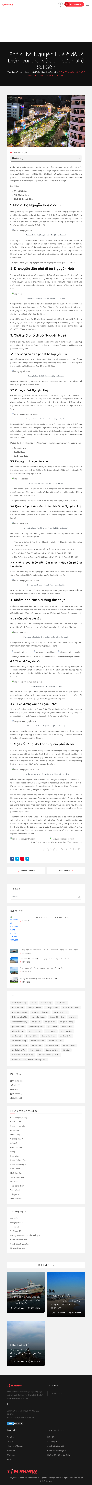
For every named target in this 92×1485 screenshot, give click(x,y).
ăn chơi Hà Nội (31, 1036)
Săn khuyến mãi (17, 1177)
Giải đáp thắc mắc (17, 1139)
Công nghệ (14, 1130)
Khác (15, 1089)
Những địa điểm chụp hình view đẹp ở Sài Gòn (38, 978)
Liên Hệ (50, 1437)
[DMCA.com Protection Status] (15, 1423)
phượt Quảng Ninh (36, 1026)
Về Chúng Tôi (16, 1231)
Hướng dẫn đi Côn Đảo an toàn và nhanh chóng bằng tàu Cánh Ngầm (49, 950)
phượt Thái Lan (18, 1031)
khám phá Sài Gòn (60, 1012)
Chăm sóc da (15, 1121)
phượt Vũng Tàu (35, 1031)
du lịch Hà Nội (46, 1003)
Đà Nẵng (66, 1050)
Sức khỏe (17, 1098)
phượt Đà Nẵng (66, 1031)
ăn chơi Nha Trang (19, 1041)
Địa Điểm (14, 1218)
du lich (34, 1003)
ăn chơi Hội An (65, 1036)
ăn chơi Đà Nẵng (52, 1050)
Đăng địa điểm (16, 1222)
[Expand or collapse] (79, 158)
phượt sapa (52, 1026)
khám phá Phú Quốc (19, 1012)
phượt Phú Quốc (18, 1026)
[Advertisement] (46, 25)
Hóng (12, 1151)
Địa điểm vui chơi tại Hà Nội (49, 1055)
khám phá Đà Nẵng (57, 1017)
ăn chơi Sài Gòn (52, 1045)
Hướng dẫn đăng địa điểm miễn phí (25, 1235)
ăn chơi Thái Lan (69, 1045)
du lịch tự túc (61, 1003)
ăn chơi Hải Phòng (48, 1036)
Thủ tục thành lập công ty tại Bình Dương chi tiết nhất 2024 (44, 917)
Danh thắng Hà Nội (19, 1003)
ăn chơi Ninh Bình (37, 1041)
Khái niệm (14, 1156)
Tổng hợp (14, 1194)
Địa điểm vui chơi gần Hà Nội (22, 1055)
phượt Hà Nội (50, 1022)
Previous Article (28, 870)
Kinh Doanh (15, 1168)
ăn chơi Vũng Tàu (18, 1050)
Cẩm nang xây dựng (18, 1117)
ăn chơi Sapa (36, 1045)
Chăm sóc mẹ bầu (17, 1126)
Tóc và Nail (15, 1190)
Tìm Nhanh (20, 1308)
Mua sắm (17, 1093)
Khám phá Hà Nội (34, 1007)
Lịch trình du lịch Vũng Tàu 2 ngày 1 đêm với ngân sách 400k (44, 958)
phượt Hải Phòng (66, 1022)
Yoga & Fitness (16, 1198)
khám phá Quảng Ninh (40, 1012)
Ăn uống (17, 1081)
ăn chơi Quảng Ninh (19, 1045)
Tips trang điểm (17, 1186)
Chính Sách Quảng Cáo (19, 1244)
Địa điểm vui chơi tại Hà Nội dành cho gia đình (29, 1059)
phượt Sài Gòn (67, 1026)
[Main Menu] (87, 4)
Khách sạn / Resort (15, 1446)
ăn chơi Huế (16, 1036)
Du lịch (16, 1085)
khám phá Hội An (52, 1007)
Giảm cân (14, 1143)
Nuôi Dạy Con (16, 1173)
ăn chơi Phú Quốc (55, 1041)
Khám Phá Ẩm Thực (18, 1160)
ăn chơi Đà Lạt (35, 1050)
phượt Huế (36, 1022)
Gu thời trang (16, 1147)
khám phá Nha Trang (71, 1007)
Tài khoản (14, 1227)
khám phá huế (17, 1007)
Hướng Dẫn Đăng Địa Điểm (58, 1455)
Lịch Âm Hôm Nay (17, 1248)
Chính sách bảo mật (18, 1239)
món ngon (72, 1017)
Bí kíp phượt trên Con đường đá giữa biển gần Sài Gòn (42, 968)
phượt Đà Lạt (51, 1031)
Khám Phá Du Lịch (20, 152)
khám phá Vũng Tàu (19, 1017)
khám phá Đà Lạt (38, 1017)
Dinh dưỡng (15, 1134)
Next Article (64, 870)
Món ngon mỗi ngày (19, 1022)
